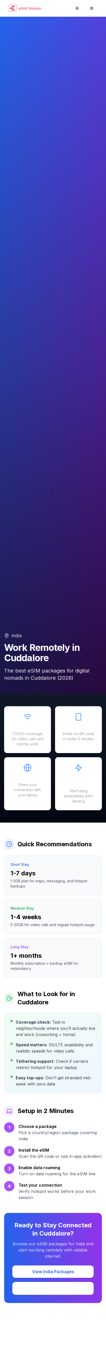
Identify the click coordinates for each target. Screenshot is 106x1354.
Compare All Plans (53, 1288)
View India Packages (53, 1271)
